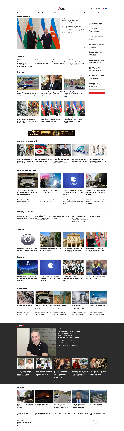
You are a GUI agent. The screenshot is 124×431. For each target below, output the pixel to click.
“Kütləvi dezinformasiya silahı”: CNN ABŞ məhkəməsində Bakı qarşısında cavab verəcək (43, 159)
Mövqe (75, 12)
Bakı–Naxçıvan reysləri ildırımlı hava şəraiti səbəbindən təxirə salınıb (95, 69)
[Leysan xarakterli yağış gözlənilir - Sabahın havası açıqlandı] (38, 33)
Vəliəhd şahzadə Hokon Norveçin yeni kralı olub (23, 414)
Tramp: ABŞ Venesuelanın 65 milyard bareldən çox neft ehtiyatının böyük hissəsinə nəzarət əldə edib (79, 407)
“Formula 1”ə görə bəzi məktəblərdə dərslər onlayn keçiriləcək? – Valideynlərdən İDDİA (73, 94)
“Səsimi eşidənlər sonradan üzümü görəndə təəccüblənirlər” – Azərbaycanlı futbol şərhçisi (24, 64)
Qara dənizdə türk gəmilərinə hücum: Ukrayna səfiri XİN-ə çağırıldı (96, 30)
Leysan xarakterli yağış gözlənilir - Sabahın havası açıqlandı (72, 23)
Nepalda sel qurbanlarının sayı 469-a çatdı (98, 414)
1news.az (101, 420)
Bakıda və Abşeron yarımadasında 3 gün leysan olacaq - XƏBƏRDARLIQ (96, 60)
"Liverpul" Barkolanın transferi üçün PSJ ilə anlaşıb (96, 277)
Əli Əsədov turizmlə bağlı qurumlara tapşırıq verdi (59, 62)
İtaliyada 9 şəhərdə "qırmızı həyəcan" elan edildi (42, 414)
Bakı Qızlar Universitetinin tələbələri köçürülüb (49, 200)
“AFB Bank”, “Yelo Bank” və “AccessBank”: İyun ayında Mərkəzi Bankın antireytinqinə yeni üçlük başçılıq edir (98, 160)
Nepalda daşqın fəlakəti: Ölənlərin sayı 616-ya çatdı (96, 405)
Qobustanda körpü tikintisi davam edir (96, 37)
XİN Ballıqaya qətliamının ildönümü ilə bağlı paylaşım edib (50, 249)
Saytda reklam (20, 420)
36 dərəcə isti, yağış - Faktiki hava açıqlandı (49, 191)
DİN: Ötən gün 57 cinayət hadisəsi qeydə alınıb (25, 200)
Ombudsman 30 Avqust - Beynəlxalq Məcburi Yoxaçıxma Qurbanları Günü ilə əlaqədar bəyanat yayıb (27, 250)
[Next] (84, 47)
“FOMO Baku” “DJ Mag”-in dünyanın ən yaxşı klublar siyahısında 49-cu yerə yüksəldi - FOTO (25, 217)
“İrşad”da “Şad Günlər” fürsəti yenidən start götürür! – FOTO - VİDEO (61, 216)
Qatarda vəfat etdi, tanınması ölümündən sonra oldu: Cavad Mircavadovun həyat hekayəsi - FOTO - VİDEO (27, 120)
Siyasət (29, 12)
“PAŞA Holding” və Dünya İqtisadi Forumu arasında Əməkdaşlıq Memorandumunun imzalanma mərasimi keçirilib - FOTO (80, 218)
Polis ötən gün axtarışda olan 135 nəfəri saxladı (43, 313)
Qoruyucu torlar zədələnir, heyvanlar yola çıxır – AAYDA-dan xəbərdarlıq (96, 52)
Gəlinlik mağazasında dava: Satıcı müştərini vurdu (79, 313)
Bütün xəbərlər (97, 93)
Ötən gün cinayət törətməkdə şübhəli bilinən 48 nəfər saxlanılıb (96, 85)
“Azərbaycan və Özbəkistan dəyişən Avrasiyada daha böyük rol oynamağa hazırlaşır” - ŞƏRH (27, 93)
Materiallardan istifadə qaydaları (25, 422)
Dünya (85, 12)
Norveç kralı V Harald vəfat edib (80, 413)
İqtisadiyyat (53, 12)
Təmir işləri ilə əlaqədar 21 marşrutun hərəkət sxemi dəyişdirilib (60, 314)
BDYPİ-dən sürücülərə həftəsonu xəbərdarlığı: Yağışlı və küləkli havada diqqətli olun (61, 406)
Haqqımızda (20, 423)
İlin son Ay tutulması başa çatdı (61, 413)
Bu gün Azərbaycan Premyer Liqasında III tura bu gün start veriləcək (73, 192)
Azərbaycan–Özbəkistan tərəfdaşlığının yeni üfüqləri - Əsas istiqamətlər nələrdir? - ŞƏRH (73, 120)
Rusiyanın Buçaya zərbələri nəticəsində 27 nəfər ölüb (42, 405)
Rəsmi (18, 12)
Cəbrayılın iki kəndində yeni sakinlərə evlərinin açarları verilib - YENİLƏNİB (76, 63)
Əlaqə (18, 425)
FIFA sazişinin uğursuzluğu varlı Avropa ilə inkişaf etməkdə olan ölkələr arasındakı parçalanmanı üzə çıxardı (61, 160)
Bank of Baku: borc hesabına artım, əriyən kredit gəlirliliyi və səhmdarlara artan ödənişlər (80, 159)
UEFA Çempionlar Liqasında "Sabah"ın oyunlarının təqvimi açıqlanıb (96, 77)
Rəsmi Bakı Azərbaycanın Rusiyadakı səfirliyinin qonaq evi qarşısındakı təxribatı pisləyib (73, 250)
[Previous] (79, 47)
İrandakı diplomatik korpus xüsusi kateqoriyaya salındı (42, 62)
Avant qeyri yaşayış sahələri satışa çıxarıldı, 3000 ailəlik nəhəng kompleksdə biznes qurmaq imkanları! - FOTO (42, 217)
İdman (64, 12)
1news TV (97, 12)
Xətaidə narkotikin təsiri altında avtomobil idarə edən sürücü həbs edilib (96, 44)
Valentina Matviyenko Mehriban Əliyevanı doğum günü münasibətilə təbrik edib (95, 250)
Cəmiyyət (40, 12)
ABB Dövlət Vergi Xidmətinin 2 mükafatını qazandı (98, 215)
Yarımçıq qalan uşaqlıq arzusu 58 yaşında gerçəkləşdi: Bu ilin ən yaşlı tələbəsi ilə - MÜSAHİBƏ (51, 93)
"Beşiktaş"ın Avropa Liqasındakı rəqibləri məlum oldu (72, 278)
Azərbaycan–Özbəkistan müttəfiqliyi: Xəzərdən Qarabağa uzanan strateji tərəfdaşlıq (51, 119)
